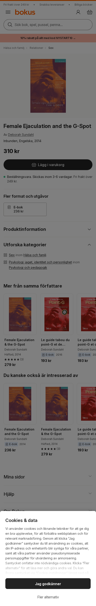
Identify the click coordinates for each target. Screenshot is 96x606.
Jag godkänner (48, 584)
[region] (48, 558)
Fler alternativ (48, 597)
